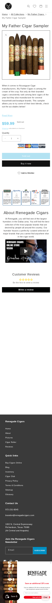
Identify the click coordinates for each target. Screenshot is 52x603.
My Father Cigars (36, 14)
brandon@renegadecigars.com (19, 515)
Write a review (25, 290)
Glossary (9, 494)
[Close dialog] (50, 562)
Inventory (9, 472)
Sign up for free (37, 597)
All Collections (17, 14)
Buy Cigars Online (13, 463)
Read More (7, 115)
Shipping (5, 128)
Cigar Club (10, 476)
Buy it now (26, 163)
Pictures (9, 438)
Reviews (9, 447)
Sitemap (9, 490)
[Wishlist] (34, 6)
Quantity (5, 133)
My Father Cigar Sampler (14, 18)
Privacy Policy (11, 481)
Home (5, 14)
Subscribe (39, 550)
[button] (46, 6)
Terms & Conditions (14, 485)
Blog (7, 467)
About (8, 433)
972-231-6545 (11, 509)
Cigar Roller (10, 442)
